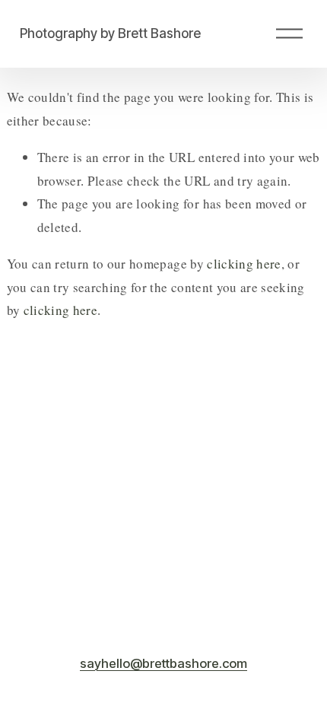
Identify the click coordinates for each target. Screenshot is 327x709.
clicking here (244, 263)
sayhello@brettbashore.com (163, 663)
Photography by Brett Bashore (110, 33)
